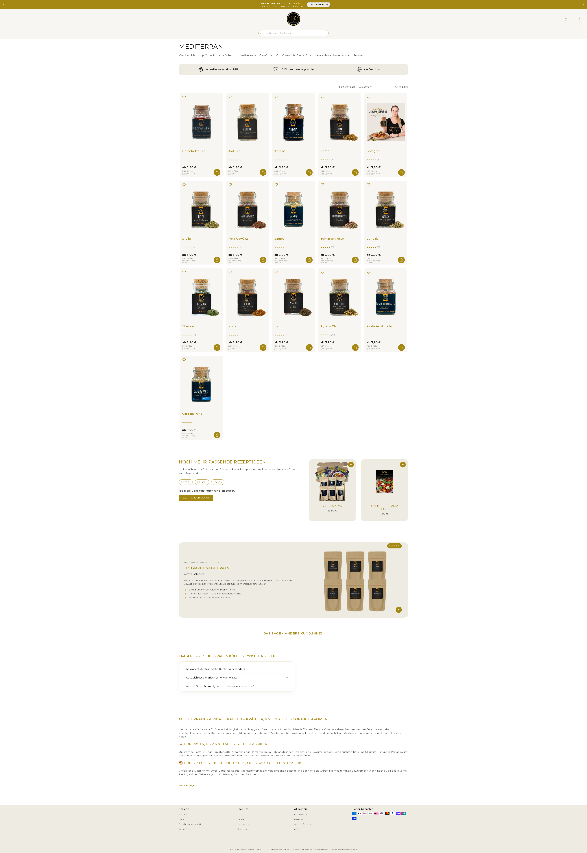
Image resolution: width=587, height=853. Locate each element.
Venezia (372, 238)
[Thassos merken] (184, 272)
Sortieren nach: (347, 87)
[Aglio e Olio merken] (322, 272)
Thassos (188, 326)
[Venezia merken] (368, 184)
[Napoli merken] (276, 272)
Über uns (241, 829)
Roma (325, 151)
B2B (238, 814)
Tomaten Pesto (332, 238)
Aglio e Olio (329, 326)
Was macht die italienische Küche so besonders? (215, 669)
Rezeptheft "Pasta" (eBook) (384, 507)
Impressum (300, 814)
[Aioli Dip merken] (230, 97)
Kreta (232, 326)
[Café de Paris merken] (184, 359)
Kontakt (183, 814)
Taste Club (185, 829)
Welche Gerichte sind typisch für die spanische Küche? (220, 686)
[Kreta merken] (230, 272)
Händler (241, 819)
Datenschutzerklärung (279, 850)
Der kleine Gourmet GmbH (249, 850)
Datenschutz (301, 819)
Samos (279, 238)
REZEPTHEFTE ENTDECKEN (196, 497)
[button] (6, 19)
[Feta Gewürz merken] (230, 184)
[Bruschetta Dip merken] (184, 97)
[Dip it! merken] (184, 184)
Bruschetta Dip (193, 151)
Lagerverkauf (243, 824)
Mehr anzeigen (187, 785)
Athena (280, 151)
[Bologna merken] (368, 97)
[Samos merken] (276, 184)
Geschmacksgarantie (190, 824)
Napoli (279, 326)
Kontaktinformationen (340, 850)
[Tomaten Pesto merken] (322, 184)
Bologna (373, 151)
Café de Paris (192, 413)
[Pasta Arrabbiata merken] (368, 272)
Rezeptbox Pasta (332, 505)
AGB (296, 829)
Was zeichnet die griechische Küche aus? (211, 677)
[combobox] (293, 33)
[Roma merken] (322, 97)
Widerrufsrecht (302, 824)
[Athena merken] (276, 97)
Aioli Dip (234, 151)
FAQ (181, 819)
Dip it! (186, 238)
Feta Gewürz (238, 238)
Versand (295, 850)
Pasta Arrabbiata (379, 326)
